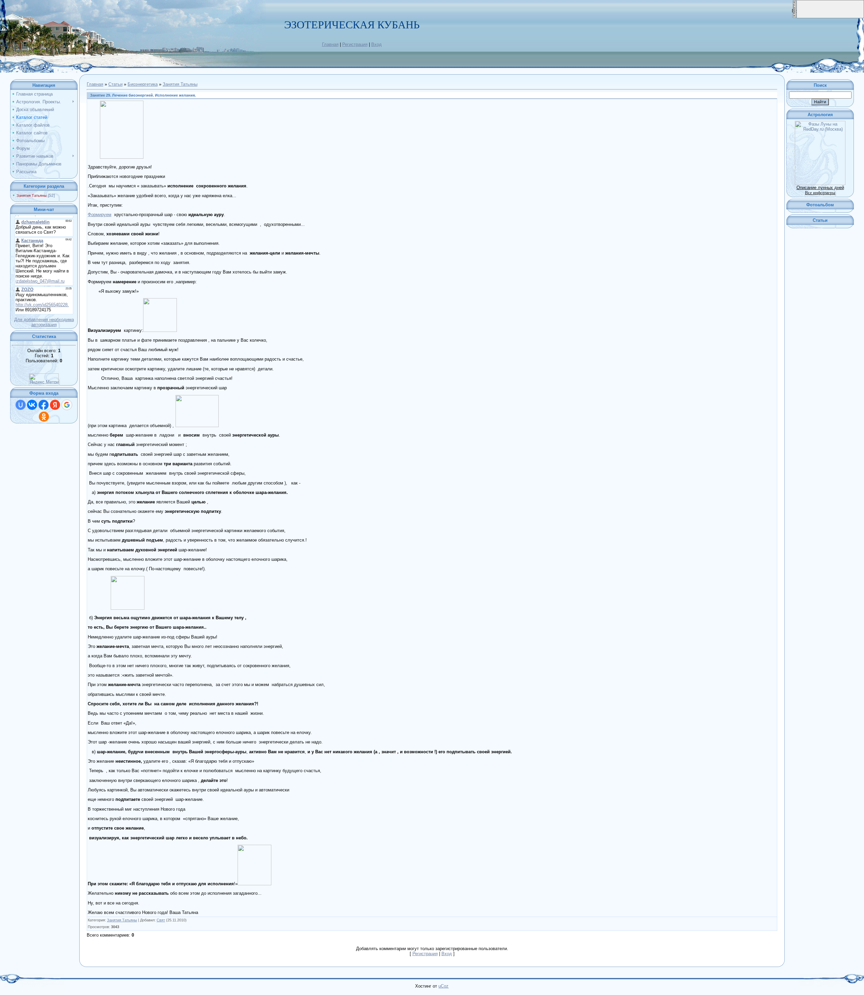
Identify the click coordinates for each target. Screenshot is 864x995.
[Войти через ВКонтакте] (32, 405)
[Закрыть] (794, 16)
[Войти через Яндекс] (55, 405)
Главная (330, 44)
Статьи (115, 84)
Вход (376, 44)
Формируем (99, 214)
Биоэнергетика (143, 84)
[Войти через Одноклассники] (44, 417)
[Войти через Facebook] (43, 405)
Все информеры (820, 192)
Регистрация (355, 44)
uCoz (443, 986)
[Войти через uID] (21, 405)
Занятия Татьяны (32, 195)
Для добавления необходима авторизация (44, 322)
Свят (161, 920)
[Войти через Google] (66, 404)
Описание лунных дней (820, 187)
